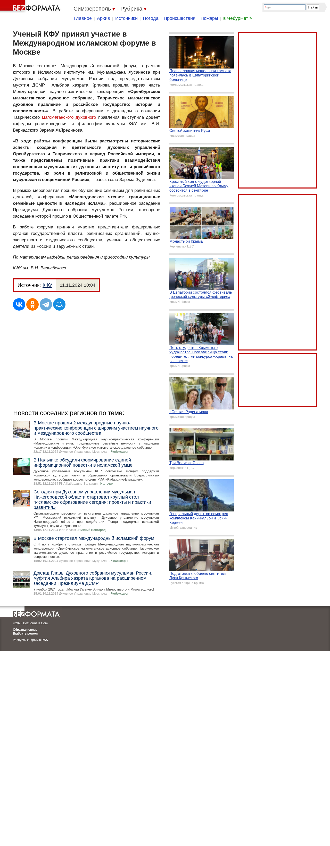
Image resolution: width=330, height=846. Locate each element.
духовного (86, 117)
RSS (45, 640)
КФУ (47, 285)
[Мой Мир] (59, 304)
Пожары (209, 18)
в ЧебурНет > (237, 18)
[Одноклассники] (32, 304)
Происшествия (179, 18)
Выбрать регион (25, 633)
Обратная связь (25, 629)
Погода (151, 18)
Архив (103, 18)
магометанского (57, 117)
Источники (126, 18)
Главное (83, 18)
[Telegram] (46, 304)
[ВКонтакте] (19, 304)
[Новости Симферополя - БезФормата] (31, 6)
